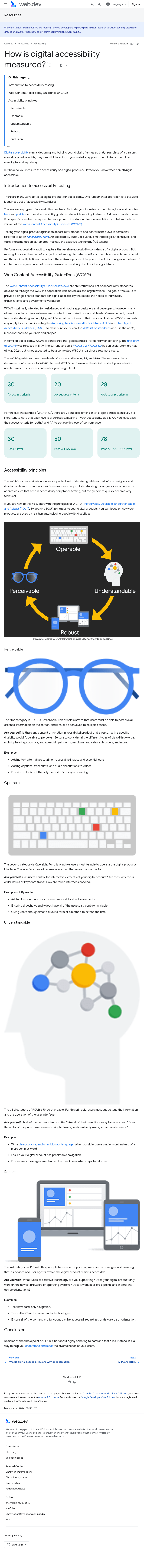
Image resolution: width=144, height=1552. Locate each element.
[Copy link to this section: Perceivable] (26, 650)
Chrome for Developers (19, 1471)
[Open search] (92, 4)
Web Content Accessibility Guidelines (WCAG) (52, 224)
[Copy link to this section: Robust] (19, 1172)
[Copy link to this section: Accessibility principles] (49, 470)
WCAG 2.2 (80, 346)
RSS (8, 1519)
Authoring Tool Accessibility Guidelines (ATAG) (81, 323)
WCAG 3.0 (95, 346)
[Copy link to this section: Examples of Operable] (36, 892)
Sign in (136, 4)
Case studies (13, 1483)
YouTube (10, 1508)
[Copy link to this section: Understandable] (33, 923)
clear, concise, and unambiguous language (46, 1144)
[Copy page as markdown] (61, 65)
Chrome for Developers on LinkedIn (25, 1513)
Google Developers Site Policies (98, 1397)
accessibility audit (38, 237)
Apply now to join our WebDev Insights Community (52, 31)
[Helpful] (132, 43)
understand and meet (39, 1346)
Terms (7, 1535)
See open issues (14, 1457)
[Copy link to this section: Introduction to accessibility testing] (73, 186)
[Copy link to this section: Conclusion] (28, 1330)
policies (21, 214)
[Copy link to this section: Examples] (20, 753)
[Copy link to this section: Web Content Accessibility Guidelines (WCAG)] (94, 275)
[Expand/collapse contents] (29, 78)
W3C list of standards (97, 328)
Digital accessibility (16, 152)
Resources (12, 15)
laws (7, 214)
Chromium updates (16, 1477)
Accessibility (40, 43)
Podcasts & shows (15, 1488)
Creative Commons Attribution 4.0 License (105, 1393)
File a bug (11, 1452)
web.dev (8, 43)
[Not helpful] (137, 43)
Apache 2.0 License (48, 1397)
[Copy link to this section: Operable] (23, 783)
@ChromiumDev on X (18, 1502)
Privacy (18, 1535)
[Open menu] (5, 4)
